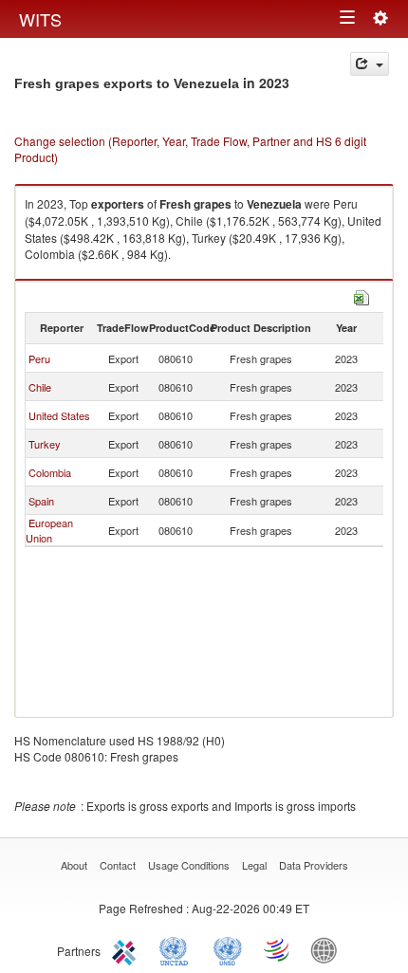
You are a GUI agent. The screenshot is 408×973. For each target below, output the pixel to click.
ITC (127, 949)
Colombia (49, 472)
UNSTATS (228, 949)
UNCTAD (177, 949)
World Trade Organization (278, 949)
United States (59, 415)
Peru (39, 358)
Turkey (44, 443)
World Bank (328, 949)
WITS (40, 19)
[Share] (369, 64)
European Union (49, 530)
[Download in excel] (361, 295)
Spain (41, 500)
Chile (39, 387)
